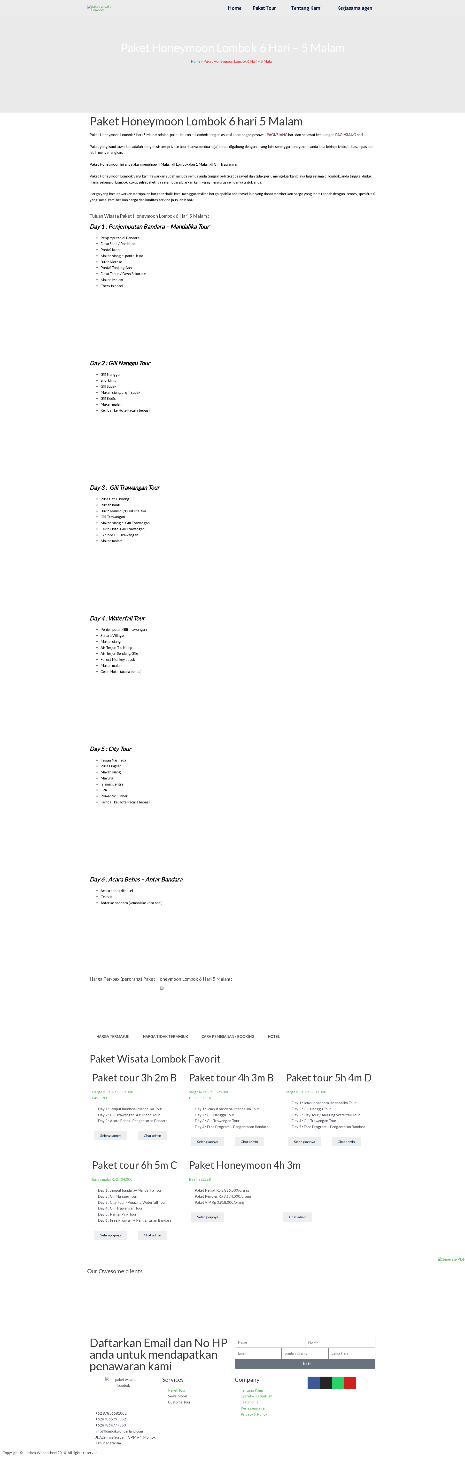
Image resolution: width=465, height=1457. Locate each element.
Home (234, 8)
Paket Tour (264, 8)
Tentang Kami (306, 8)
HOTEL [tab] (274, 1036)
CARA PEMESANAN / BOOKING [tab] (228, 1036)
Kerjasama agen (354, 8)
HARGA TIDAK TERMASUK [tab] (165, 1036)
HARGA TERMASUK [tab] (112, 1036)
